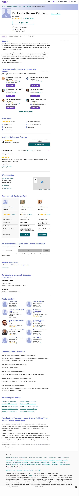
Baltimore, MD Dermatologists (28, 404)
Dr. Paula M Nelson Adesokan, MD (38, 321)
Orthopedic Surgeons (34, 462)
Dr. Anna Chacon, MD (37, 89)
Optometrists (25, 462)
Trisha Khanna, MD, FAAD (38, 99)
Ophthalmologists (17, 462)
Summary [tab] (4, 36)
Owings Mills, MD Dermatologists (29, 406)
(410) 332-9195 (7, 188)
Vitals (48, 189)
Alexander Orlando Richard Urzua (16, 310)
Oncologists (8, 462)
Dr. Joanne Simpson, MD (13, 99)
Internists (45, 460)
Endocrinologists (9, 460)
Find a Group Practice (19, 466)
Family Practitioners (19, 460)
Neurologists (52, 460)
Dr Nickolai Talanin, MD (13, 77)
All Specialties (55, 464)
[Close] (76, 487)
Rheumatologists (31, 464)
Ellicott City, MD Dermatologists (10, 409)
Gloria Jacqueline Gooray (16, 338)
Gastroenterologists (29, 460)
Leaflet (40, 189)
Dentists (45, 457)
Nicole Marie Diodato (39, 301)
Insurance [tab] (31, 36)
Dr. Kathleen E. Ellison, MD (14, 89)
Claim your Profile (55, 14)
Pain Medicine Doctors (45, 462)
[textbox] (9, 250)
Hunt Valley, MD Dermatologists (10, 406)
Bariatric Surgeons (23, 457)
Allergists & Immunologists (12, 457)
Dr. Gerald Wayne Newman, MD (16, 321)
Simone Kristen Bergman (40, 330)
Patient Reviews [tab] (13, 36)
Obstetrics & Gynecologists (62, 460)
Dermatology (5, 267)
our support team (39, 444)
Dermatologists (52, 457)
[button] (42, 182)
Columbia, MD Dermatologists (9, 411)
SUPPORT (9, 470)
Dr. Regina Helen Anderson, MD (37, 310)
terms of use (32, 475)
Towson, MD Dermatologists (9, 401)
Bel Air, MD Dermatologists (27, 411)
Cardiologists (32, 457)
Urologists (38, 464)
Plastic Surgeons (62, 462)
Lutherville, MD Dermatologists (28, 401)
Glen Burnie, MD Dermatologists (28, 409)
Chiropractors (39, 457)
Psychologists (23, 464)
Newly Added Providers (65, 464)
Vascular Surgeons (46, 464)
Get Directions (5, 185)
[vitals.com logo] (5, 2)
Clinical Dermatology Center (39, 77)
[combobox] (9, 250)
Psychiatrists (15, 464)
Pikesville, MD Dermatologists (9, 404)
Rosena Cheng (13, 301)
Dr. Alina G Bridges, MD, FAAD (26, 207)
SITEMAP (19, 470)
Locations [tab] (23, 36)
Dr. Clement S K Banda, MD (16, 330)
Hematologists (38, 460)
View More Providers (25, 111)
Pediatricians (54, 462)
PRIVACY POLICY (28, 470)
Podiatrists (8, 464)
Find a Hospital (9, 466)
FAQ (14, 470)
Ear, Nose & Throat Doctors (63, 457)
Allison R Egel (37, 338)
